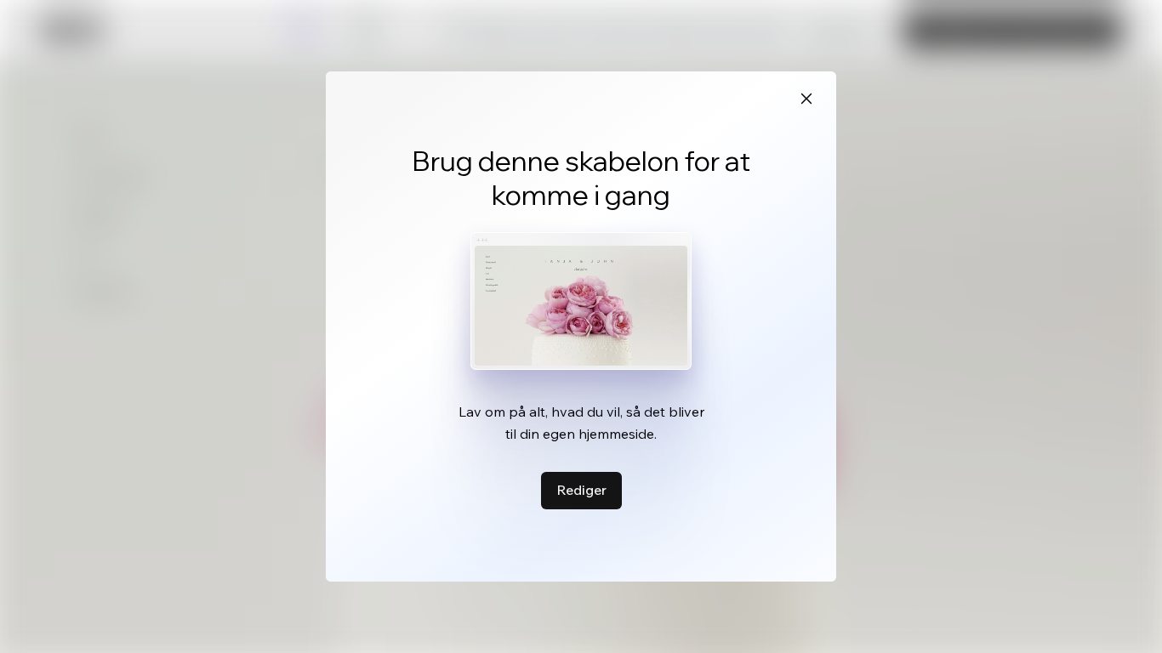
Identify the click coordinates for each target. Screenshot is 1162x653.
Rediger (581, 489)
